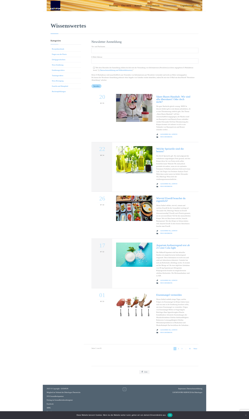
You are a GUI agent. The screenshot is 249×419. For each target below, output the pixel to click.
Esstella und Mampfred (60, 86)
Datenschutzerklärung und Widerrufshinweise (116, 70)
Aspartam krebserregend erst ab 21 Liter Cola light (173, 246)
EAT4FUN (64, 389)
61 (190, 348)
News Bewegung (58, 81)
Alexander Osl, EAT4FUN (168, 134)
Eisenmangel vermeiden (169, 294)
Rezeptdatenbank (58, 49)
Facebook (50, 404)
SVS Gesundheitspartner (55, 396)
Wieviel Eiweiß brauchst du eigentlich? (170, 199)
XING (49, 408)
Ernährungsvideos (58, 70)
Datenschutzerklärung (194, 389)
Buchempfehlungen (59, 91)
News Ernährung (57, 65)
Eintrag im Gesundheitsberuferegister (60, 400)
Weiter (195, 348)
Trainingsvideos (57, 75)
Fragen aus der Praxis (59, 54)
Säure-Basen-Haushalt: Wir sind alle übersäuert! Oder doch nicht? (173, 99)
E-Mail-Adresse (96, 57)
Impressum (182, 389)
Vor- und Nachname (98, 46)
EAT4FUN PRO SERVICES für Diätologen (187, 392)
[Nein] (245, 415)
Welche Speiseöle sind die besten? (170, 150)
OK (170, 415)
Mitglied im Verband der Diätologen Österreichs (63, 392)
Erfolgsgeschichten (58, 60)
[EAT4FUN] (55, 5)
